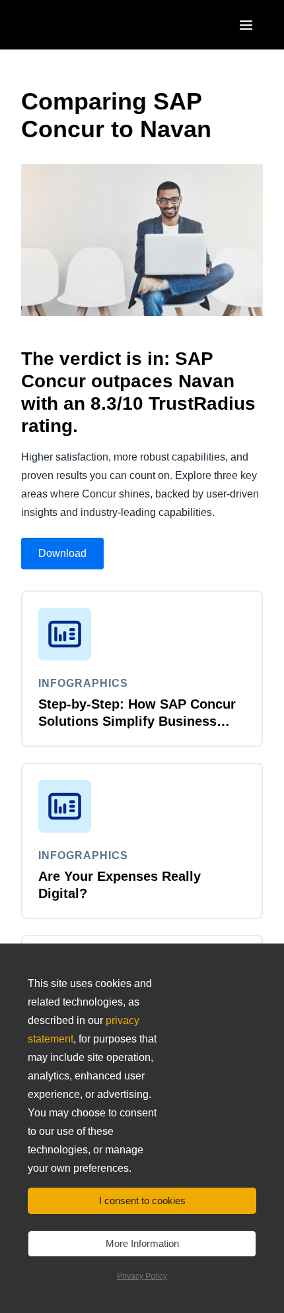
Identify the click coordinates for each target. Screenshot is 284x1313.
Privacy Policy (142, 1276)
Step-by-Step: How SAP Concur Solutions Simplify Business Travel (137, 721)
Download (62, 553)
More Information (142, 1243)
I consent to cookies (142, 1200)
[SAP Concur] (82, 24)
